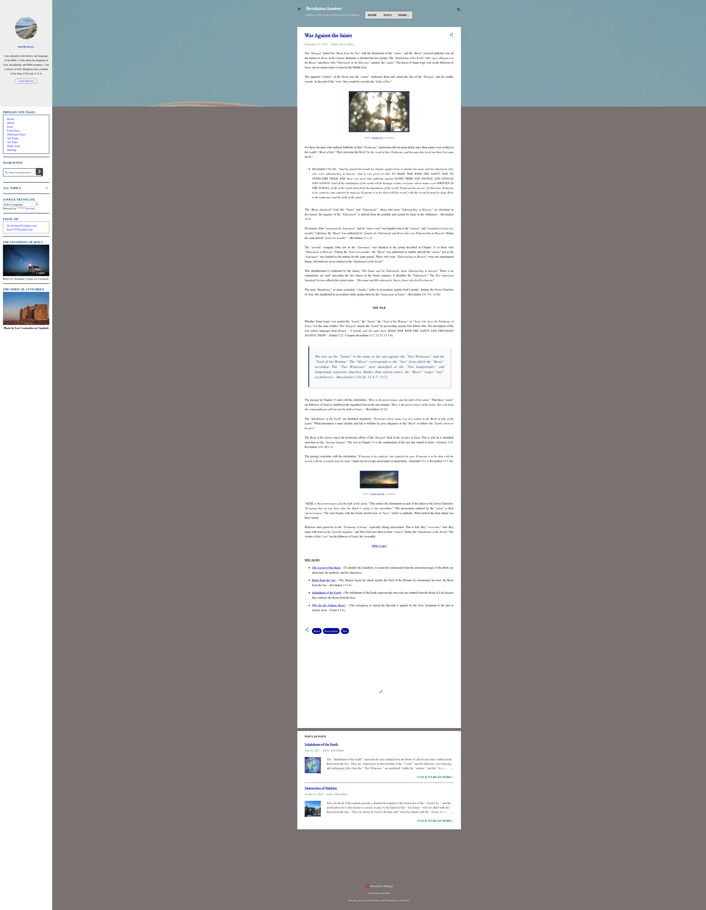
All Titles (12, 142)
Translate (29, 208)
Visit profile (26, 81)
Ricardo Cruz (377, 137)
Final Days (13, 130)
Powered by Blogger (381, 886)
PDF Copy (379, 546)
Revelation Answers (324, 9)
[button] (451, 35)
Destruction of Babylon (321, 788)
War (345, 631)
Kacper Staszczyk (377, 494)
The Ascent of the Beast (326, 568)
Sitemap (11, 150)
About (10, 123)
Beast (317, 631)
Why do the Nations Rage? (329, 605)
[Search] (459, 10)
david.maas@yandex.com (22, 225)
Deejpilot (386, 893)
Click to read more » (435, 777)
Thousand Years (16, 134)
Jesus (387, 15)
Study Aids (13, 146)
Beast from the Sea (323, 580)
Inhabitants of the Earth (326, 593)
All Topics (13, 138)
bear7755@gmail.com (20, 229)
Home (372, 15)
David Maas (26, 47)
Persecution (331, 631)
